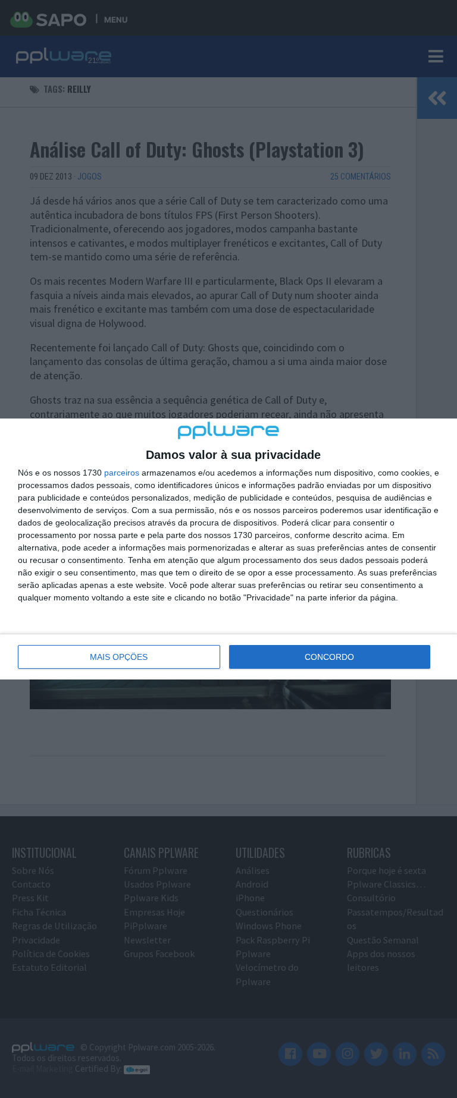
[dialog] (228, 549)
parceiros (121, 472)
